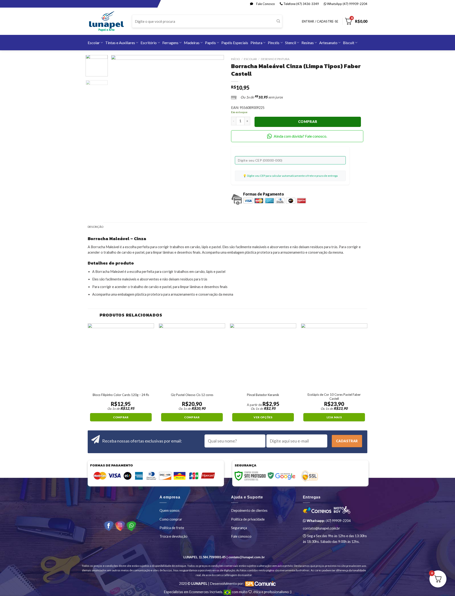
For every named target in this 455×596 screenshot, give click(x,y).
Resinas (307, 42)
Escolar (94, 42)
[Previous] (119, 111)
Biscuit (348, 42)
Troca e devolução (173, 536)
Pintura (256, 42)
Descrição (95, 226)
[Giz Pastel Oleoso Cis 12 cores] (192, 356)
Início (235, 59)
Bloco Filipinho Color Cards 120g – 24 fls (121, 395)
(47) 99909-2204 (328, 521)
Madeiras (192, 42)
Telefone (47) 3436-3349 (301, 4)
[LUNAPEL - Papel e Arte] (106, 21)
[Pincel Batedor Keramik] (263, 356)
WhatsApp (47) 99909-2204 (346, 4)
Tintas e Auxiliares (120, 42)
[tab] (95, 227)
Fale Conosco (265, 4)
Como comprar (170, 519)
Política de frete (171, 528)
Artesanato (328, 42)
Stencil (290, 42)
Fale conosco (241, 536)
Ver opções (263, 417)
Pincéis (273, 42)
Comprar (307, 122)
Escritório (149, 42)
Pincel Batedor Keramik (263, 395)
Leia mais (334, 417)
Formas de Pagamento (263, 194)
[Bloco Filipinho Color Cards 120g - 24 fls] (121, 356)
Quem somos (169, 510)
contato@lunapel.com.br (321, 528)
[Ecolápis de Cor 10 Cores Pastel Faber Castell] (334, 356)
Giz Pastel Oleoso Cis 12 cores (192, 395)
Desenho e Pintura (275, 59)
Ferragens (170, 42)
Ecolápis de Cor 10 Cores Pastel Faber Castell (334, 396)
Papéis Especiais (234, 42)
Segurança (239, 528)
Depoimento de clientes (249, 510)
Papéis (210, 42)
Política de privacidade (248, 519)
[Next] (215, 111)
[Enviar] (278, 21)
